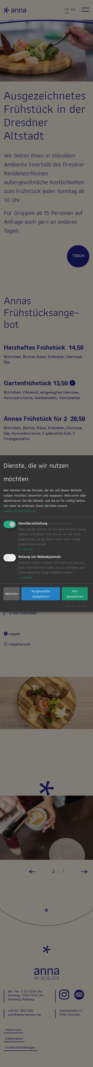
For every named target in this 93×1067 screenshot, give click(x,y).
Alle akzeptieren (74, 593)
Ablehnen (11, 593)
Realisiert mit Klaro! (76, 606)
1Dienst (25, 549)
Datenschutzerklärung (19, 511)
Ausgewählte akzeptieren (40, 593)
